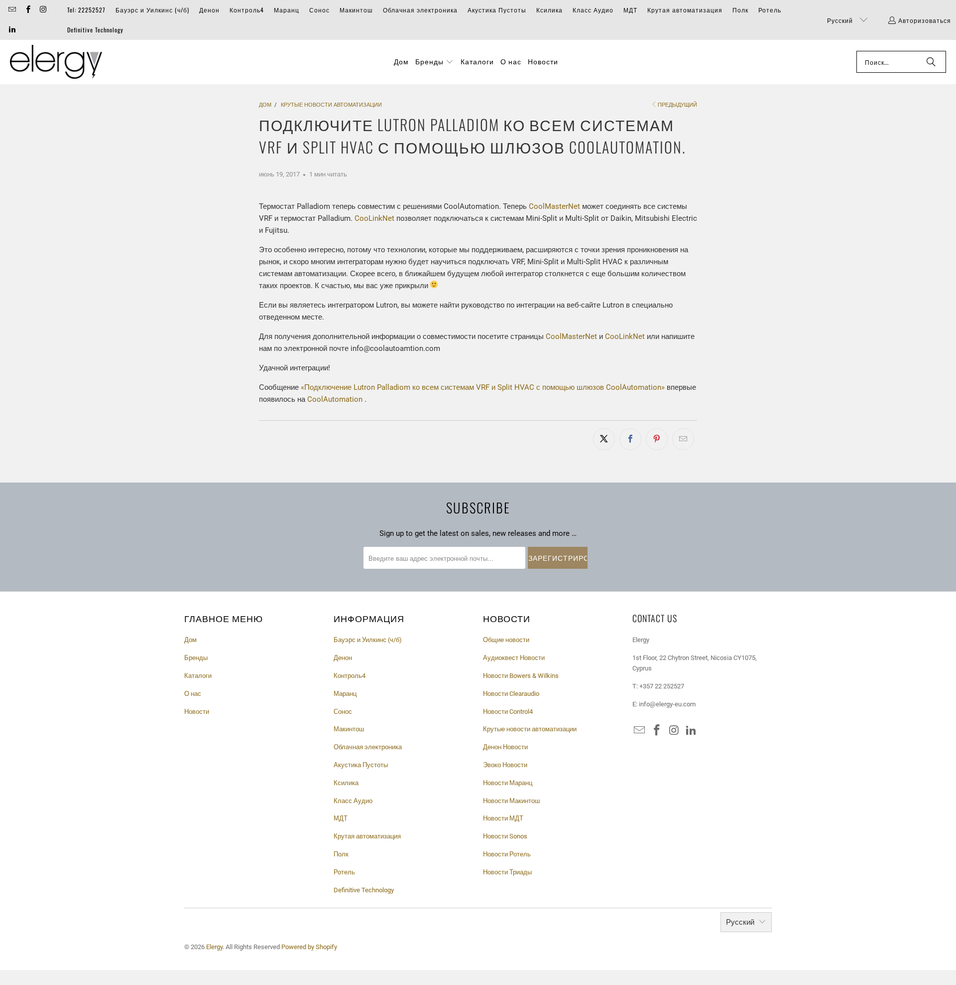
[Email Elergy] (11, 9)
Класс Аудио (593, 9)
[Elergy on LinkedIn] (11, 29)
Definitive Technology (95, 29)
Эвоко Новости (505, 765)
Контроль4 (247, 9)
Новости (196, 711)
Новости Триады (507, 872)
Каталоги (198, 675)
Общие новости (506, 640)
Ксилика (549, 9)
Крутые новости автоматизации (530, 729)
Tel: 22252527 (86, 9)
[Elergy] (56, 62)
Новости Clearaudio (511, 693)
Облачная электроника (420, 9)
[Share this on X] (604, 439)
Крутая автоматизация (684, 9)
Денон (209, 9)
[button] (434, 61)
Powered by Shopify (309, 947)
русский (841, 20)
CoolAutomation (334, 399)
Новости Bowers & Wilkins (521, 675)
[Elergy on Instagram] (43, 9)
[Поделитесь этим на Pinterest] (657, 439)
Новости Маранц (507, 783)
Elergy (214, 947)
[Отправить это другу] (683, 439)
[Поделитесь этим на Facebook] (630, 439)
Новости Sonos (505, 836)
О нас (192, 693)
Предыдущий (677, 105)
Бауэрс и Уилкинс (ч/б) (152, 9)
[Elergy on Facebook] (27, 9)
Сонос (319, 9)
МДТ (630, 9)
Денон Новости (505, 747)
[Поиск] (931, 62)
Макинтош (356, 9)
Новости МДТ (503, 818)
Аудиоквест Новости (514, 657)
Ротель (769, 9)
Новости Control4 (508, 711)
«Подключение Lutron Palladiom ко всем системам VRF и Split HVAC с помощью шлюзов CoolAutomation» (483, 387)
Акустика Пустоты (497, 9)
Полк (740, 9)
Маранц (286, 9)
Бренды (196, 657)
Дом (190, 640)
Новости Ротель (507, 854)
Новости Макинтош (511, 801)
